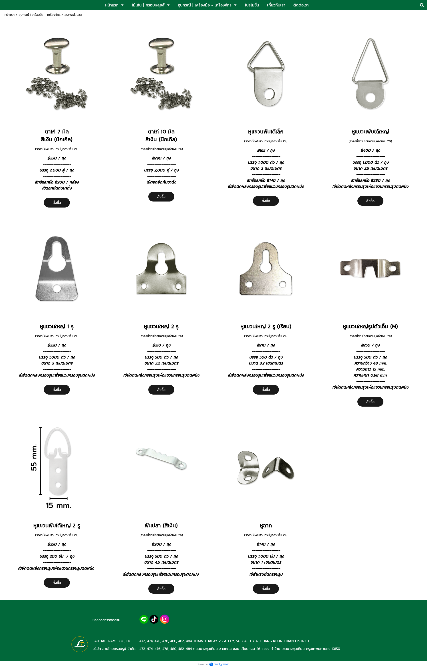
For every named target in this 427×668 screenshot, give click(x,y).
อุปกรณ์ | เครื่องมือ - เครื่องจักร (39, 14)
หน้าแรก (9, 14)
